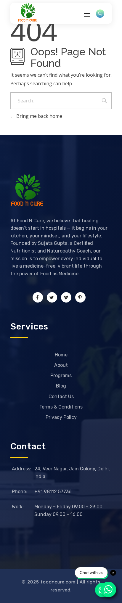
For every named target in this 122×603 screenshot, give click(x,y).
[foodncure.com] (34, 12)
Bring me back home (38, 116)
